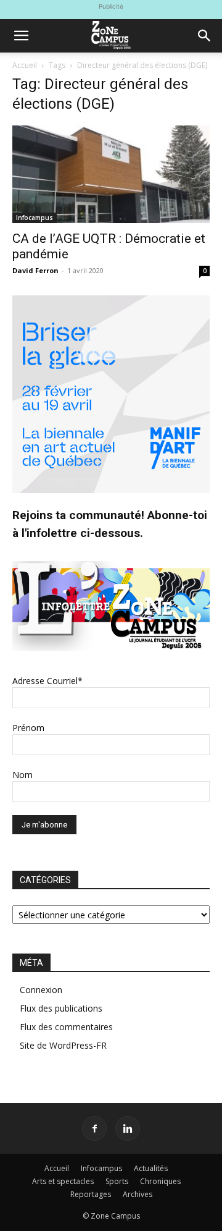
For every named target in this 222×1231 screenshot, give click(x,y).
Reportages (90, 1194)
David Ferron (35, 270)
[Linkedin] (127, 1128)
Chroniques (160, 1181)
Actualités (151, 1168)
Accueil (24, 65)
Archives (137, 1194)
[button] (21, 36)
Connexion (41, 990)
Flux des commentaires (66, 1027)
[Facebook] (94, 1128)
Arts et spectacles (63, 1181)
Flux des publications (61, 1008)
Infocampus (34, 217)
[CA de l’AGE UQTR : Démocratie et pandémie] (111, 174)
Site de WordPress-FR (63, 1045)
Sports (116, 1181)
